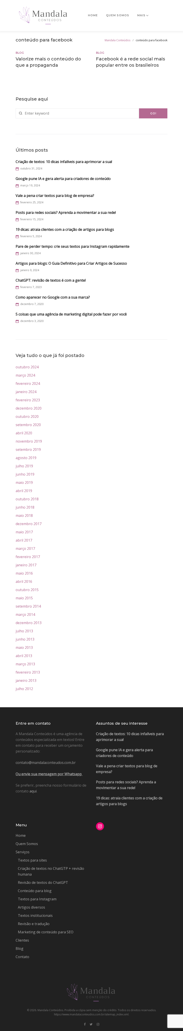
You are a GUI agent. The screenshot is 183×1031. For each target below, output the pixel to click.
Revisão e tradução (34, 923)
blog (20, 52)
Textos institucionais (35, 915)
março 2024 (25, 375)
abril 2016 (24, 581)
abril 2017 (24, 540)
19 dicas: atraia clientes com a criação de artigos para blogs (65, 229)
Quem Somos (117, 15)
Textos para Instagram (37, 899)
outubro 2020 (27, 416)
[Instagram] (98, 1024)
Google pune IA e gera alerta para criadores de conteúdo (63, 178)
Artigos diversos (31, 907)
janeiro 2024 (26, 391)
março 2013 (25, 664)
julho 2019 (24, 466)
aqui (33, 791)
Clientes (22, 940)
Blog (19, 948)
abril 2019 (24, 490)
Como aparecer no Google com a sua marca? (53, 297)
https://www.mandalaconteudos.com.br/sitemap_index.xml (91, 1014)
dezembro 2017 (29, 523)
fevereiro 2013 (28, 672)
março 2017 (25, 548)
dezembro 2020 (29, 408)
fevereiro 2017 (28, 556)
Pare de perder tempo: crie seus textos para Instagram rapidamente (72, 246)
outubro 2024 (27, 367)
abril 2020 (24, 433)
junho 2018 (25, 507)
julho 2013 (24, 631)
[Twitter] (91, 1024)
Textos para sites (32, 860)
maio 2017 (24, 532)
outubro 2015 (27, 589)
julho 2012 (24, 688)
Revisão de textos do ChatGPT (43, 882)
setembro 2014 (28, 606)
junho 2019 (25, 474)
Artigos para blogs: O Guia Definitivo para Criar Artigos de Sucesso (71, 263)
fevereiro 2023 (28, 400)
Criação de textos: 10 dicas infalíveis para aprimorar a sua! (64, 161)
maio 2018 (24, 515)
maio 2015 (24, 598)
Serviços (22, 852)
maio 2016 (24, 573)
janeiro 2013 (26, 680)
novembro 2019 (29, 441)
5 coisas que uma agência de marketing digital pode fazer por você (71, 314)
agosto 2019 (26, 457)
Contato (22, 956)
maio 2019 (24, 482)
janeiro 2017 (26, 565)
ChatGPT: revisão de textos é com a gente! (51, 280)
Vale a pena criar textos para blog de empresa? (55, 195)
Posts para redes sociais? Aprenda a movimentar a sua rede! (66, 212)
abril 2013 (24, 655)
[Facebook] (85, 1024)
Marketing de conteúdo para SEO (45, 932)
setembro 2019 (28, 449)
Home (93, 15)
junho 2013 (25, 639)
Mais (141, 15)
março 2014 (25, 614)
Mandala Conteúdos (117, 40)
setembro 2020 (28, 424)
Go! (153, 113)
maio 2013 (24, 647)
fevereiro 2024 (28, 383)
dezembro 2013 (29, 622)
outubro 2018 (27, 499)
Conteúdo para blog (35, 890)
